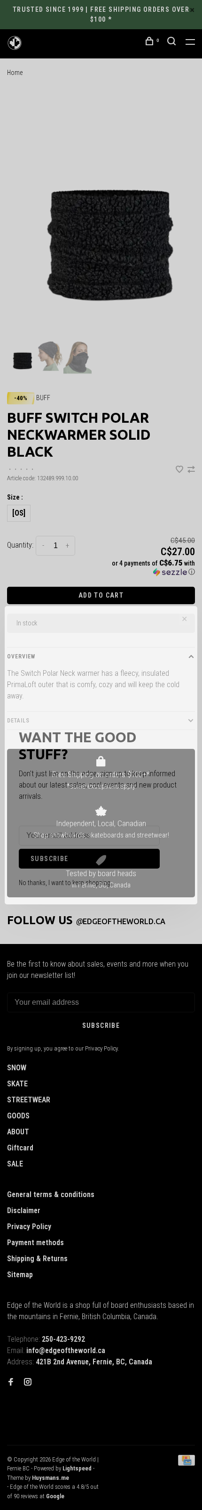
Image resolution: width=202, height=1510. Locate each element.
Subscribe (50, 858)
